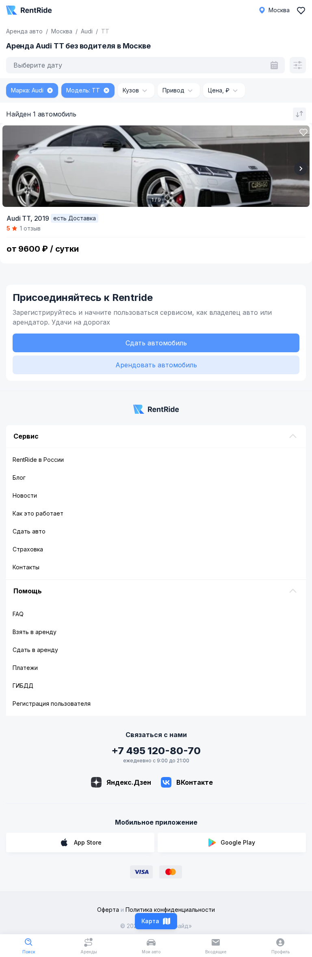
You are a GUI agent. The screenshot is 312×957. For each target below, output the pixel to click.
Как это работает (38, 513)
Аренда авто (24, 31)
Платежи (25, 667)
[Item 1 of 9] (156, 166)
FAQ (18, 613)
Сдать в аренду (35, 649)
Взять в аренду (34, 631)
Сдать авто (29, 531)
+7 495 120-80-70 (156, 751)
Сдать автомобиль (156, 343)
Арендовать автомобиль (156, 365)
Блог (19, 477)
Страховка (28, 549)
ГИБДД (23, 685)
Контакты (26, 567)
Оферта (108, 909)
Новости (25, 495)
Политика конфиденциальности (170, 909)
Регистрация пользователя (52, 703)
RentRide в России (38, 459)
